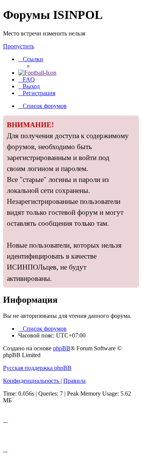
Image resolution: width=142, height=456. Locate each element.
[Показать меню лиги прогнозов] (37, 72)
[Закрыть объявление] (133, 121)
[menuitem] (26, 79)
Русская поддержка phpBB (37, 368)
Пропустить (18, 46)
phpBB (61, 348)
